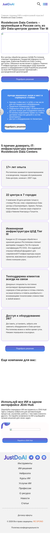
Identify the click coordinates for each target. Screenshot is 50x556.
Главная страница (9, 15)
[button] (45, 4)
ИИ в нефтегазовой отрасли (30, 15)
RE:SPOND (38, 521)
